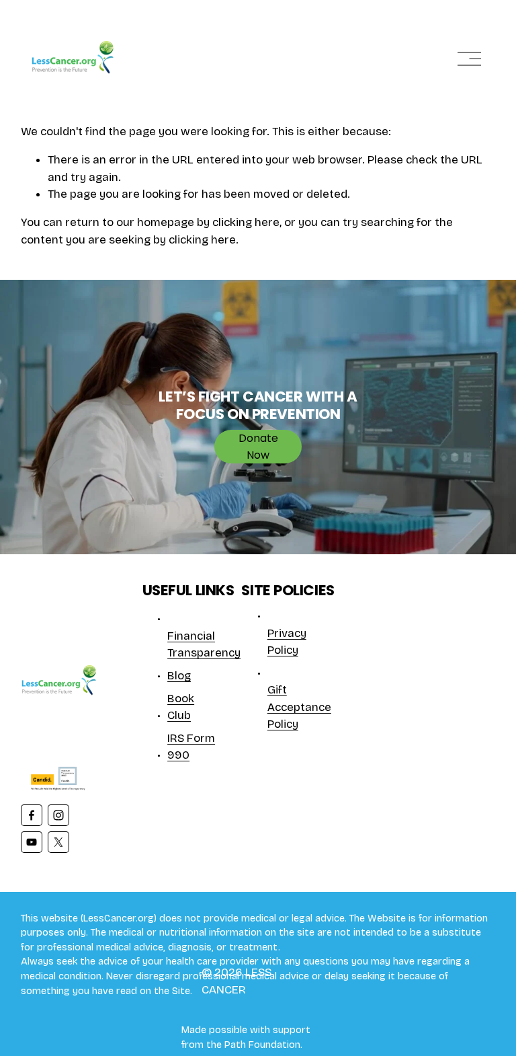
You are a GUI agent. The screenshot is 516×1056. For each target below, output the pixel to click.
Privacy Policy (286, 641)
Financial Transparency (204, 644)
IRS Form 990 (191, 746)
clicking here (246, 222)
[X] (58, 842)
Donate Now (258, 446)
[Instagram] (58, 815)
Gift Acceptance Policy (299, 707)
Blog (179, 676)
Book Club (180, 706)
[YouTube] (31, 842)
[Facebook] (31, 815)
